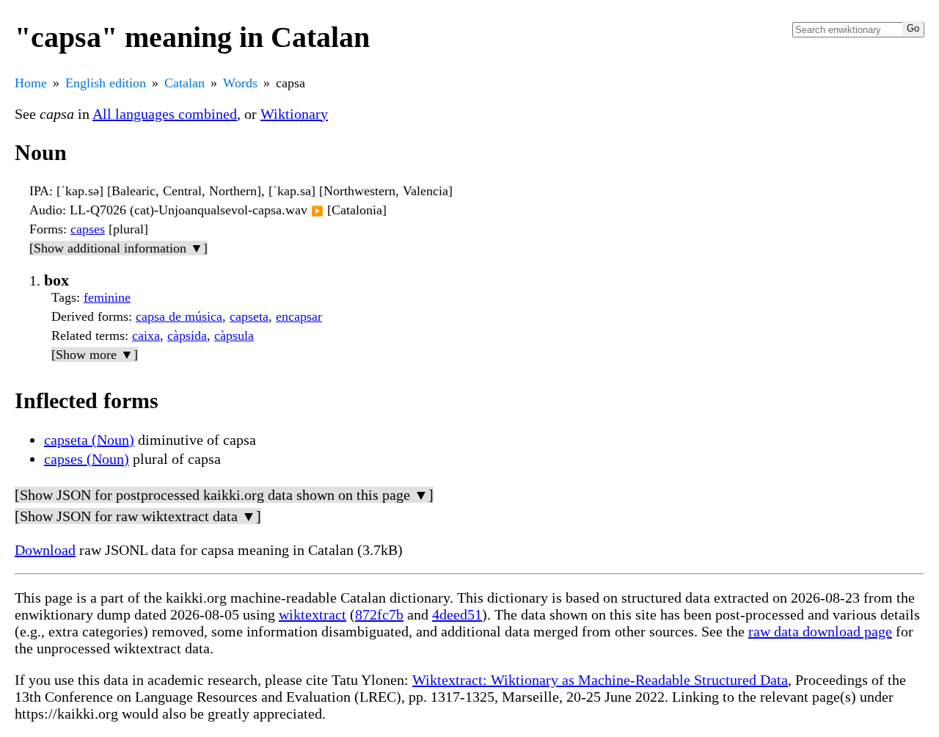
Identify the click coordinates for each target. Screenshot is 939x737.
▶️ (317, 211)
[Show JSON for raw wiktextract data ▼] (138, 516)
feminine (107, 297)
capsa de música (179, 316)
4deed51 (457, 614)
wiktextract (312, 614)
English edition (105, 83)
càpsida (187, 335)
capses (87, 229)
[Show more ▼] (94, 354)
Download (45, 550)
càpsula (234, 335)
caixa (146, 335)
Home (31, 83)
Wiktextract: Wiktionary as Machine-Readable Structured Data (600, 680)
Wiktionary (294, 114)
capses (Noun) (86, 459)
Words (240, 83)
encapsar (299, 316)
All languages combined (164, 114)
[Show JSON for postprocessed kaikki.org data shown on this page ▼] (224, 495)
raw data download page (820, 631)
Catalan (184, 83)
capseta (249, 316)
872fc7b (379, 614)
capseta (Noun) (89, 440)
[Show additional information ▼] (118, 248)
